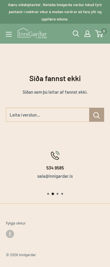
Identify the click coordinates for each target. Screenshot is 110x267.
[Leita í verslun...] (96, 115)
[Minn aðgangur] (87, 33)
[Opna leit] (76, 33)
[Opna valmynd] (9, 34)
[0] (99, 33)
